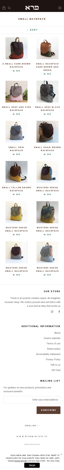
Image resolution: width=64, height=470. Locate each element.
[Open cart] (4, 7)
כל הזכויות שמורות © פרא (32, 436)
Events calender (52, 338)
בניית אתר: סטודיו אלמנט (32, 444)
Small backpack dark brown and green (47, 67)
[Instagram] (52, 311)
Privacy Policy (53, 359)
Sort (33, 29)
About (57, 333)
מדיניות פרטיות (20, 461)
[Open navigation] (59, 8)
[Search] (9, 8)
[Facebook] (59, 311)
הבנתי (32, 465)
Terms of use (53, 343)
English (30, 425)
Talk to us (55, 365)
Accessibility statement (48, 354)
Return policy (53, 349)
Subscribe (48, 410)
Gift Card (55, 370)
